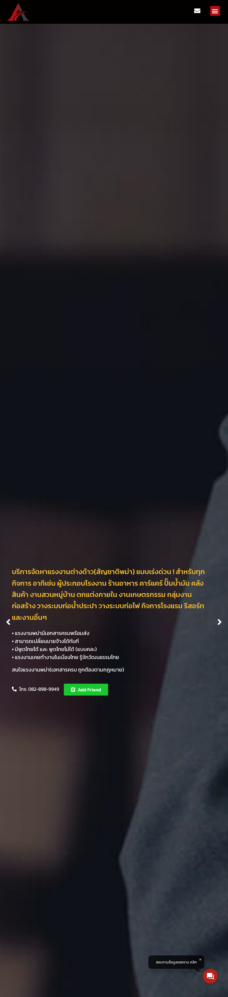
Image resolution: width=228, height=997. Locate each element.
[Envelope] (197, 11)
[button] (215, 11)
